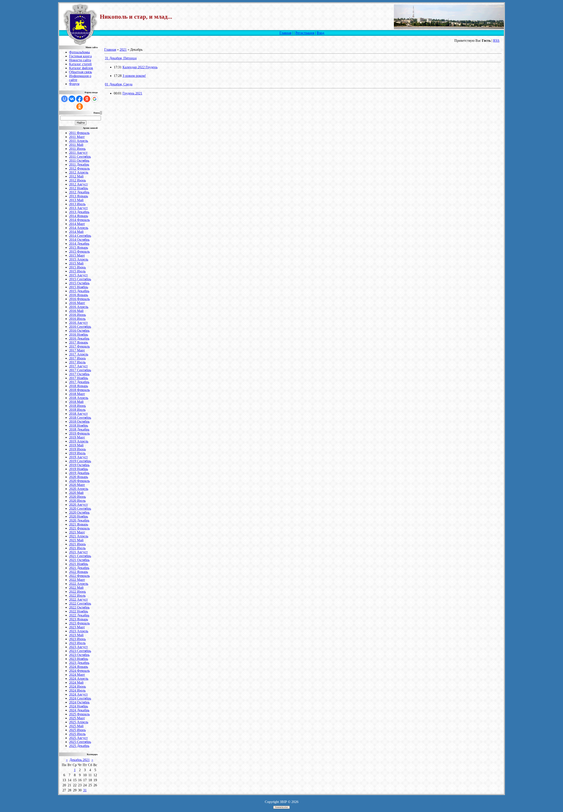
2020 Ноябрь (78, 516)
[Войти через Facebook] (79, 99)
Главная (285, 33)
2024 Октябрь (79, 702)
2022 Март (77, 580)
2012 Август (78, 184)
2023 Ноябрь (78, 659)
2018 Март (77, 394)
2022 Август (78, 599)
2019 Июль (77, 453)
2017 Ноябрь (78, 378)
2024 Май (76, 682)
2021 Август (78, 552)
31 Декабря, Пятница (121, 58)
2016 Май (76, 311)
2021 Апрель (78, 536)
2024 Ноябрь (78, 706)
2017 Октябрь (79, 374)
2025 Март (77, 718)
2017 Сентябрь (80, 370)
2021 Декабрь (79, 568)
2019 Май (76, 445)
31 (85, 790)
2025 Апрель (78, 722)
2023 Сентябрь (80, 651)
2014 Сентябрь (80, 235)
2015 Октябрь (79, 283)
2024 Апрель (78, 678)
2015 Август (78, 275)
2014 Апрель (78, 228)
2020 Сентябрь (80, 508)
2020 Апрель (78, 489)
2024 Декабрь (79, 710)
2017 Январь (78, 342)
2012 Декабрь (79, 192)
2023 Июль (77, 643)
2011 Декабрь (79, 164)
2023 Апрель (78, 631)
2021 (123, 49)
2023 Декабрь (79, 663)
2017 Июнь (77, 358)
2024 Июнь (77, 686)
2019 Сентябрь (80, 461)
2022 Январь (78, 572)
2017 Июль (77, 362)
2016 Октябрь (79, 330)
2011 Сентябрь (80, 156)
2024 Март (77, 674)
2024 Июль (77, 690)
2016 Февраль (79, 299)
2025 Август (78, 738)
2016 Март (77, 303)
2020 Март (77, 485)
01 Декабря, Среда (118, 84)
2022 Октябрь (79, 607)
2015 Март (77, 255)
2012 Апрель (78, 172)
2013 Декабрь (79, 212)
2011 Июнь (77, 148)
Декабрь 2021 (79, 760)
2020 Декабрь (79, 520)
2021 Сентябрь (80, 556)
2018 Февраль (79, 390)
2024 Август (78, 694)
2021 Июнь (77, 544)
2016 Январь (78, 295)
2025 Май (76, 726)
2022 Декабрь (79, 615)
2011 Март (77, 137)
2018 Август (78, 413)
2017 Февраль (79, 346)
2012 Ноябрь (78, 188)
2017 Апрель (78, 354)
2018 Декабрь (79, 429)
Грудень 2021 (132, 93)
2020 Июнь (77, 496)
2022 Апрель (78, 583)
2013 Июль (77, 204)
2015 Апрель (78, 259)
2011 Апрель (78, 141)
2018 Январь (78, 386)
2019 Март (77, 437)
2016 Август (78, 322)
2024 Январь (78, 667)
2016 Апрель (78, 307)
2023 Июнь (77, 639)
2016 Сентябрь (80, 326)
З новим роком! (134, 76)
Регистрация (304, 33)
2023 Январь (78, 619)
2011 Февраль (79, 133)
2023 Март (77, 627)
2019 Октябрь (79, 465)
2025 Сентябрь (80, 742)
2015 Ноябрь (78, 287)
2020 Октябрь (79, 512)
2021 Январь (78, 524)
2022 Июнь (77, 591)
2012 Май (76, 176)
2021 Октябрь (79, 560)
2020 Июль (77, 500)
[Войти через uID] (64, 99)
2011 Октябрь (79, 160)
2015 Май (76, 263)
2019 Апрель (78, 441)
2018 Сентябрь (80, 417)
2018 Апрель (78, 398)
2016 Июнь (77, 315)
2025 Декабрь (79, 746)
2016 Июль (77, 319)
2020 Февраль (79, 481)
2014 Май (76, 232)
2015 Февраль (79, 251)
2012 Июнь (77, 180)
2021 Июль (77, 548)
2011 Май (76, 145)
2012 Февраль (79, 168)
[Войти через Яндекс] (87, 99)
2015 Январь (78, 247)
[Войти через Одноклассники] (79, 106)
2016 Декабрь (79, 338)
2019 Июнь (77, 449)
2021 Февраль (79, 528)
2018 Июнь (77, 406)
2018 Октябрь (79, 421)
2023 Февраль (79, 623)
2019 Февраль (79, 433)
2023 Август (78, 647)
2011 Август (78, 152)
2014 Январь (78, 216)
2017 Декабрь (79, 382)
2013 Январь (78, 196)
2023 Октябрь (79, 655)
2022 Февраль (79, 576)
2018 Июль (77, 409)
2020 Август (78, 504)
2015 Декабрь (79, 291)
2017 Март (77, 350)
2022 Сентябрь (80, 603)
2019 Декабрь (79, 473)
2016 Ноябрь (78, 334)
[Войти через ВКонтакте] (72, 99)
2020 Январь (78, 477)
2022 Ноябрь (78, 611)
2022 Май (76, 587)
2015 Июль (77, 271)
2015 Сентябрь (80, 279)
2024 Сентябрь (80, 698)
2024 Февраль (79, 670)
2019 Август (78, 457)
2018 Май (76, 402)
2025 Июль (77, 734)
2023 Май (76, 635)
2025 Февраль (79, 714)
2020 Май (76, 493)
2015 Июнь (77, 267)
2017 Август (78, 366)
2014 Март (77, 224)
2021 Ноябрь (78, 564)
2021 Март (77, 532)
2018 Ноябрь (78, 425)
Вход (320, 33)
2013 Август (78, 208)
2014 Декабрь (79, 243)
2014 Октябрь (79, 239)
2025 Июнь (77, 730)
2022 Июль (77, 595)
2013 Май (76, 200)
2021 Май (76, 540)
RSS (496, 40)
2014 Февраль (79, 220)
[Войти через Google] (94, 98)
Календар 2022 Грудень (139, 67)
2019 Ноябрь (78, 469)
